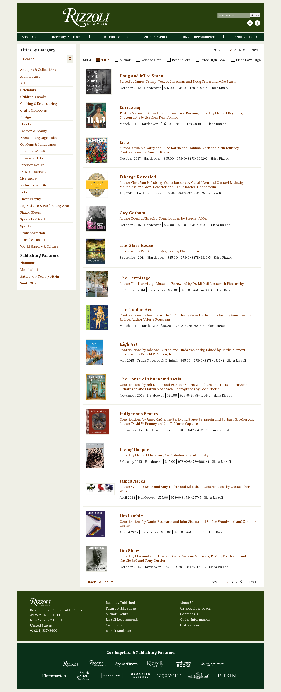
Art (22, 83)
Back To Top (98, 582)
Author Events (117, 614)
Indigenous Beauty (139, 413)
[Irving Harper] (100, 455)
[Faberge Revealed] (100, 185)
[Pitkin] (226, 675)
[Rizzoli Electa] (126, 664)
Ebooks (25, 124)
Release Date (151, 60)
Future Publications (121, 608)
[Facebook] (257, 23)
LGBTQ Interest (33, 171)
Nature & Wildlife (33, 185)
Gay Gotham (132, 212)
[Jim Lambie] (100, 524)
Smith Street (30, 283)
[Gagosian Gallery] (140, 675)
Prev (216, 49)
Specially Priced (32, 219)
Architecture (30, 76)
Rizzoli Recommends (122, 619)
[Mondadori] (212, 664)
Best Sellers (181, 60)
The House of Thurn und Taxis (150, 378)
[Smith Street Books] (83, 675)
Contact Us (189, 614)
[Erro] (100, 150)
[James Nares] (100, 489)
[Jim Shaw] (100, 559)
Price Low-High (248, 60)
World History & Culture (39, 246)
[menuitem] (218, 49)
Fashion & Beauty (33, 131)
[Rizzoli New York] (86, 17)
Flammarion (29, 263)
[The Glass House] (100, 251)
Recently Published (120, 602)
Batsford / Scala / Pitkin (39, 276)
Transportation (32, 233)
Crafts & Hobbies (33, 110)
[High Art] (100, 352)
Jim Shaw (129, 550)
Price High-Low (213, 60)
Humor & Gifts (31, 158)
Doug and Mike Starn (141, 75)
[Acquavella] (169, 675)
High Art (129, 344)
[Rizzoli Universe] (97, 663)
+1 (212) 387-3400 (43, 630)
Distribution (189, 625)
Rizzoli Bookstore (119, 630)
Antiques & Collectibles (38, 69)
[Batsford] (111, 675)
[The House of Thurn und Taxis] (100, 387)
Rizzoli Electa (30, 212)
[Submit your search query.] (70, 59)
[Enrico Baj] (100, 115)
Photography (30, 199)
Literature (28, 178)
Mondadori (29, 269)
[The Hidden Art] (100, 317)
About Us (187, 602)
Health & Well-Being (36, 151)
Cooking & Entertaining (38, 103)
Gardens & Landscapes (38, 144)
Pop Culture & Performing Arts (44, 206)
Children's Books (33, 97)
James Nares (132, 481)
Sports (25, 226)
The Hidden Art (136, 309)
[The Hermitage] (100, 284)
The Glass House (136, 245)
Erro (124, 142)
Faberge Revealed (138, 176)
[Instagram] (250, 23)
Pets (23, 192)
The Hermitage (135, 277)
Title (105, 60)
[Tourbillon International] (198, 675)
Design (25, 117)
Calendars (28, 90)
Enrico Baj (130, 107)
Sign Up (255, 15)
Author (125, 60)
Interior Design (32, 165)
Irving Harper (134, 449)
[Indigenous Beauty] (100, 422)
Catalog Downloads (195, 608)
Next (255, 49)
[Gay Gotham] (100, 219)
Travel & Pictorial (34, 240)
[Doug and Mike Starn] (100, 82)
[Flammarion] (54, 675)
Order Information (195, 619)
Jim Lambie (131, 515)
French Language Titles (39, 137)
